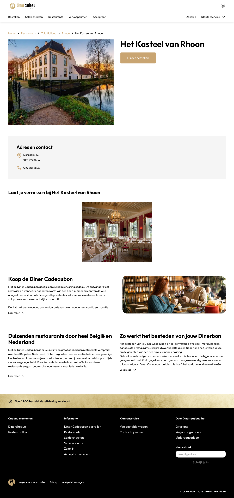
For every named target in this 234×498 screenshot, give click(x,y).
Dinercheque (17, 427)
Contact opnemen (132, 432)
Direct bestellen (138, 58)
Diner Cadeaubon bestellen (82, 427)
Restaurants (55, 17)
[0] (223, 6)
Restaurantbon (18, 432)
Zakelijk (191, 17)
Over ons (182, 427)
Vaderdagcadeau (187, 438)
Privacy (54, 482)
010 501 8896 (31, 167)
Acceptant (99, 17)
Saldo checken (34, 17)
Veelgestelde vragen (134, 427)
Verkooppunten (78, 17)
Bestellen (14, 17)
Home (12, 33)
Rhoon (66, 33)
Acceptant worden (77, 454)
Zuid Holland (48, 33)
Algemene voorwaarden (32, 482)
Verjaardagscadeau (189, 432)
